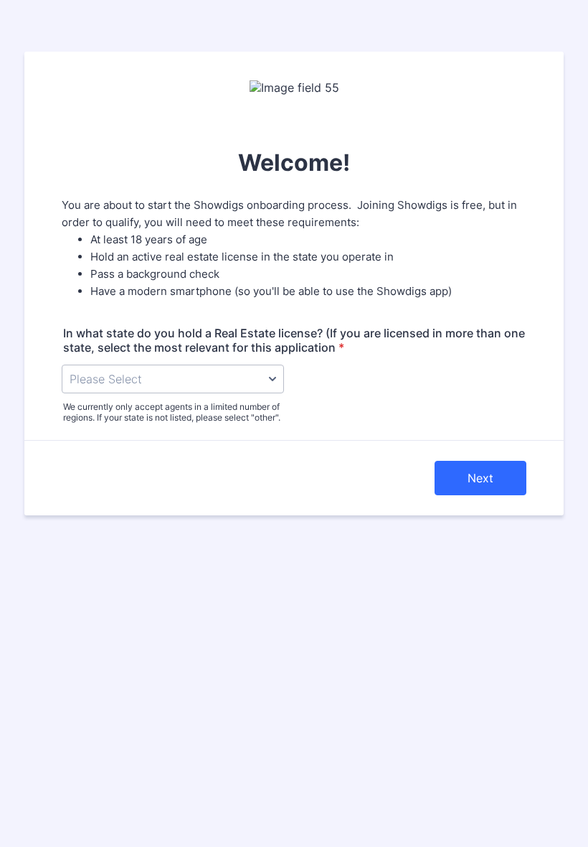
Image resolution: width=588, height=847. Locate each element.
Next (480, 478)
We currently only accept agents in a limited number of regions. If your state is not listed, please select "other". (171, 412)
